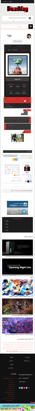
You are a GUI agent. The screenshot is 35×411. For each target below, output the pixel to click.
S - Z (7, 230)
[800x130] (17, 18)
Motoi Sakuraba (19, 349)
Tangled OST (11, 125)
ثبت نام (8, 1)
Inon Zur (12, 347)
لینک (11, 181)
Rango (25, 112)
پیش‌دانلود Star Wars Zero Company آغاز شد (22, 315)
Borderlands (31, 342)
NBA (23, 349)
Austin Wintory (22, 342)
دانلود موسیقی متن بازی (21, 351)
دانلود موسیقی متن (27, 351)
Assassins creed (16, 342)
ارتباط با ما (27, 357)
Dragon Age (13, 345)
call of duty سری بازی (29, 345)
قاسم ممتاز (18, 35)
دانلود (9, 50)
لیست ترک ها (14, 50)
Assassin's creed (10, 342)
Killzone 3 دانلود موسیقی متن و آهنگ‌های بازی (16, 118)
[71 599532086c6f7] (28, 36)
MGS (7, 349)
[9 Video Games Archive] (17, 407)
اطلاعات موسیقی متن (23, 50)
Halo (25, 344)
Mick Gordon (15, 349)
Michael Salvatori (11, 349)
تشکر (19, 180)
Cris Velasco (6, 345)
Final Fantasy (17, 345)
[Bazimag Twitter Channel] (27, 388)
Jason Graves (16, 347)
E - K (7, 224)
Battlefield (27, 342)
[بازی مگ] (17, 9)
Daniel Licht (10, 345)
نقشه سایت (10, 368)
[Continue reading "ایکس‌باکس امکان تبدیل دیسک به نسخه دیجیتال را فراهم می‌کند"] (17, 248)
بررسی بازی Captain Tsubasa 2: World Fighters (21, 296)
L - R (7, 227)
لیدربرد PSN (27, 361)
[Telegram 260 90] (17, 211)
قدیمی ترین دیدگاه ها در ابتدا (25, 157)
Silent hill (31, 351)
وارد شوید (20, 191)
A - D (7, 221)
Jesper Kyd (20, 347)
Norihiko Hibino (26, 349)
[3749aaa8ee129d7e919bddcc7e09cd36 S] (17, 137)
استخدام (11, 361)
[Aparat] (29, 388)
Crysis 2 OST (17, 142)
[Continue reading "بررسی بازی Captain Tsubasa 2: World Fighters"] (17, 287)
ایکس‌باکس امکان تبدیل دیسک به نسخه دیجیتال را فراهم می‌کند (19, 256)
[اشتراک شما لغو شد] (14, 159)
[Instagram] (22, 388)
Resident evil (30, 349)
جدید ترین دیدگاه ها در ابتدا (10, 156)
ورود (4, 1)
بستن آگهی (32, 402)
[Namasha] (24, 388)
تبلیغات (11, 357)
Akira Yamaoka (4, 342)
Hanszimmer (24, 114)
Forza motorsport (22, 344)
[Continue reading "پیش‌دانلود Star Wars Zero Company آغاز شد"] (17, 306)
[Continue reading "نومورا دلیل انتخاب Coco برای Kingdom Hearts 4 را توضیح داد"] (17, 325)
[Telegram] (20, 388)
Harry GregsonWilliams (6, 347)
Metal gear (29, 347)
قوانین (11, 364)
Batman (25, 342)
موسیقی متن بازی (12, 351)
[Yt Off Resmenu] (30, 26)
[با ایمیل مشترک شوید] (16, 159)
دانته (27, 163)
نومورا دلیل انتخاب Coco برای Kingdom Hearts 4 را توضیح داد (19, 334)
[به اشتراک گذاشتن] (14, 180)
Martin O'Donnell (25, 347)
